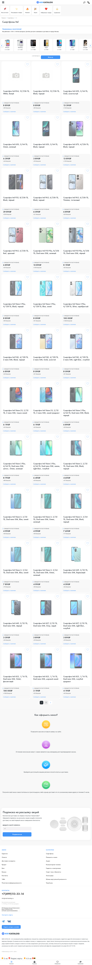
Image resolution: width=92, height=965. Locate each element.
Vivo (72, 48)
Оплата (4, 857)
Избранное (57, 963)
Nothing (20, 48)
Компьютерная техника (53, 865)
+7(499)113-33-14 (13, 893)
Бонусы (4, 872)
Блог (3, 868)
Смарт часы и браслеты (53, 872)
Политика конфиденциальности (12, 883)
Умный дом (49, 883)
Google (85, 48)
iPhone (7, 48)
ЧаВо (3, 879)
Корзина (34, 963)
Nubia (33, 48)
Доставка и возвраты (8, 861)
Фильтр (50, 57)
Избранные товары (46, 12)
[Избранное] (27, 65)
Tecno (59, 48)
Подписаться (17, 834)
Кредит (4, 865)
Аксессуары (49, 876)
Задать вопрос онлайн (11, 927)
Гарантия (5, 854)
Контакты (5, 876)
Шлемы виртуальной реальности (56, 879)
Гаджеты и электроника (53, 868)
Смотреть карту (7, 915)
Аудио (48, 861)
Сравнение (57, 12)
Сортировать (36, 56)
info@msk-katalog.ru (8, 898)
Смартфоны (49, 854)
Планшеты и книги (51, 857)
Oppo (46, 48)
